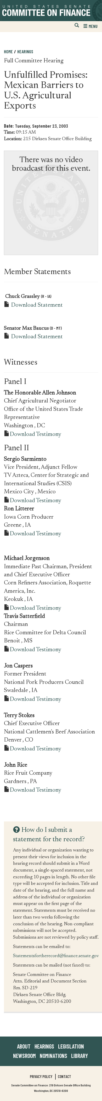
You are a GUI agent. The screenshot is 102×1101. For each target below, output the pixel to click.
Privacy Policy (41, 1076)
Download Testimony (35, 434)
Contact (64, 1076)
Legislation (71, 1046)
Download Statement (37, 305)
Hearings (25, 51)
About (24, 1046)
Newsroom (24, 1055)
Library (79, 1055)
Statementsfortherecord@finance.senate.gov (56, 955)
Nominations (53, 1055)
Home (8, 51)
